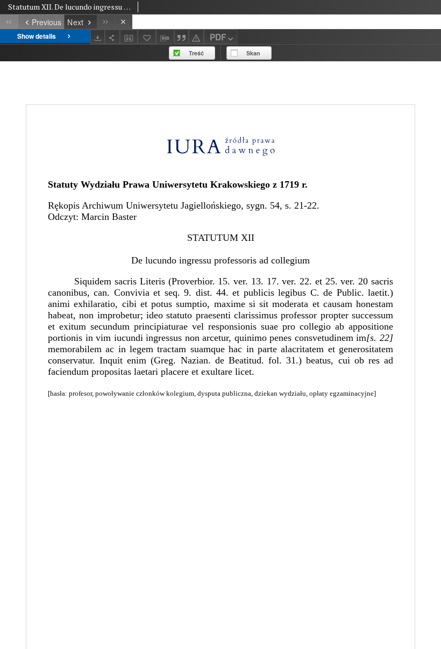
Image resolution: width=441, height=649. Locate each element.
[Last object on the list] (106, 22)
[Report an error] (196, 37)
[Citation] (181, 37)
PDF (218, 37)
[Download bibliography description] (165, 37)
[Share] (112, 37)
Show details (36, 36)
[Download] (97, 37)
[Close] (123, 22)
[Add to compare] (129, 37)
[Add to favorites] (147, 37)
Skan (253, 53)
